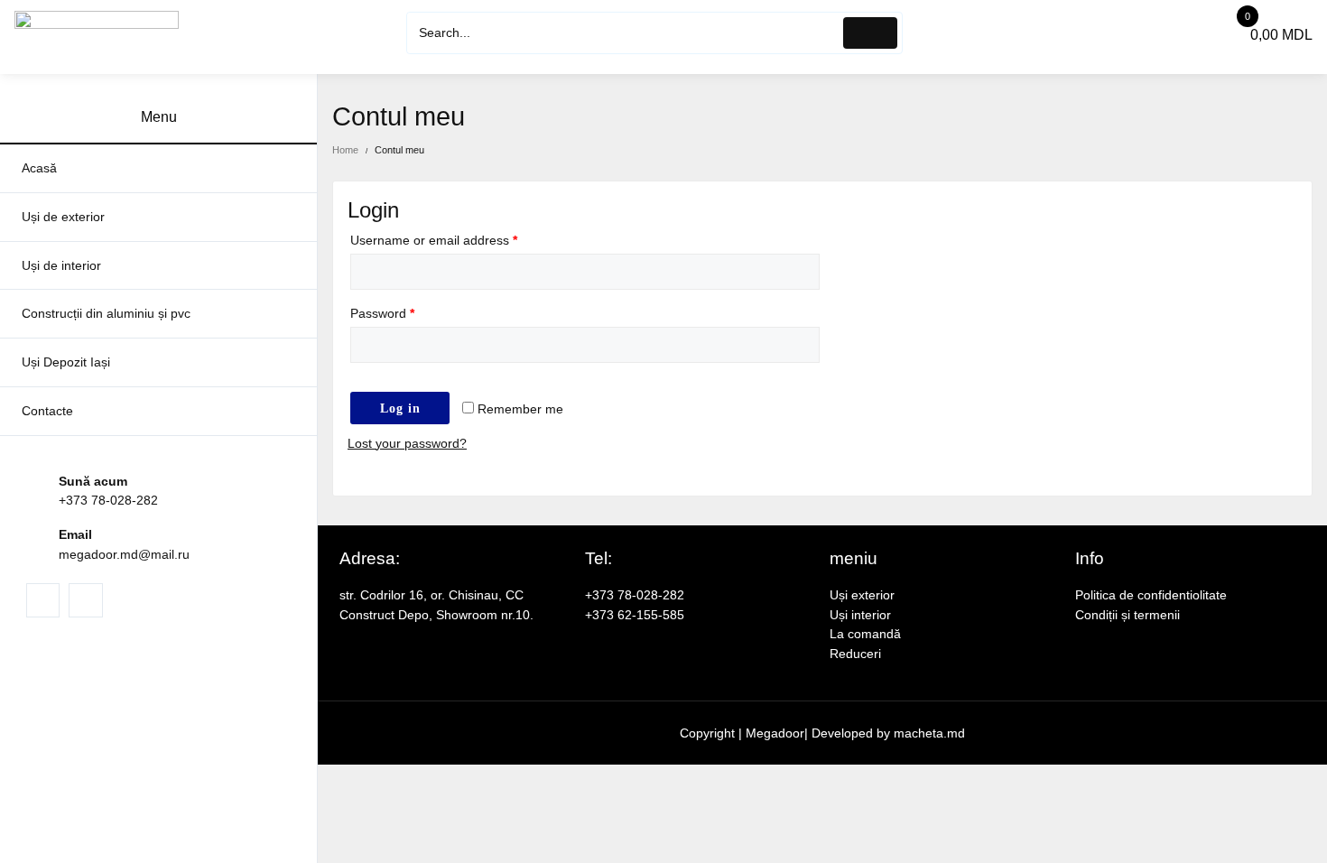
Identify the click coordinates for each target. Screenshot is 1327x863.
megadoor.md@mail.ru (124, 554)
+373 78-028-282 (108, 500)
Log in (400, 408)
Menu (159, 117)
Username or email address (433, 240)
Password (382, 313)
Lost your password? (407, 443)
